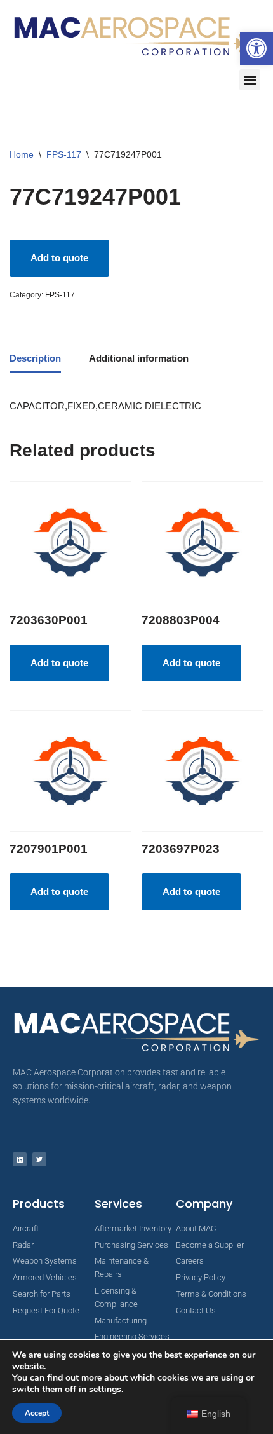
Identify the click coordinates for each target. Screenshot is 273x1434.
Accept (37, 1413)
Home (22, 154)
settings (105, 1389)
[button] (256, 48)
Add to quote (59, 257)
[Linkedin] (20, 1159)
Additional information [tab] (139, 358)
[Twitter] (39, 1159)
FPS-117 (63, 154)
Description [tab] (35, 358)
